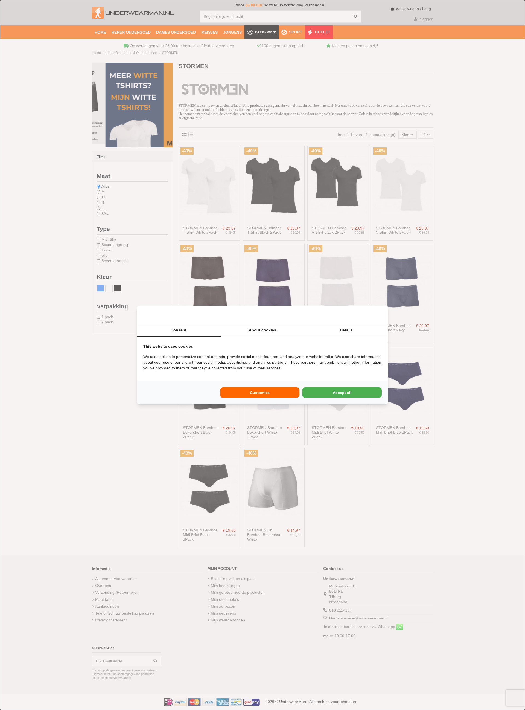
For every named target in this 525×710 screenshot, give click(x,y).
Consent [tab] (178, 330)
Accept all (342, 392)
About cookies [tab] (262, 330)
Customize (260, 392)
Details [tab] (346, 330)
